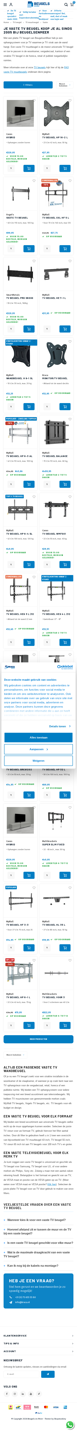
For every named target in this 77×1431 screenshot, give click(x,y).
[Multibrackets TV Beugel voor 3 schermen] (56, 973)
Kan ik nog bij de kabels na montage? (31, 1265)
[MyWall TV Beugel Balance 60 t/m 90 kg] (56, 432)
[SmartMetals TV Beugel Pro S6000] (20, 274)
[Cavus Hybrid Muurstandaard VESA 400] (20, 820)
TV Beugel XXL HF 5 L (55, 217)
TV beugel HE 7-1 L (54, 298)
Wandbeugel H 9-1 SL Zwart (19, 378)
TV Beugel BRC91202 (19, 769)
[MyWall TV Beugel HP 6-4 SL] (20, 509)
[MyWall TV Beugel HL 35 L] (56, 900)
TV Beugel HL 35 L (54, 924)
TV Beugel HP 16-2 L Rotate (55, 137)
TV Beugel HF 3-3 (17, 924)
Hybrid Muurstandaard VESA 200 (17, 137)
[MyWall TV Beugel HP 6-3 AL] (20, 432)
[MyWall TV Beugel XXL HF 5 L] (56, 194)
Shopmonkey (60, 1419)
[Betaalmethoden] (10, 1407)
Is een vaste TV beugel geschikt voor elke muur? (38, 1242)
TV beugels (40, 67)
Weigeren (38, 760)
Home (6, 22)
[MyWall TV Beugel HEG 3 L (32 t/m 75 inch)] (20, 590)
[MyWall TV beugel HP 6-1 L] (20, 973)
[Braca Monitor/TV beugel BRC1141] (56, 354)
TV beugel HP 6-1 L (18, 997)
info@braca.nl (22, 1302)
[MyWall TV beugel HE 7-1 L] (56, 274)
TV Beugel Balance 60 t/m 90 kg (55, 456)
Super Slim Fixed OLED (53, 844)
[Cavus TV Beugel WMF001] (56, 509)
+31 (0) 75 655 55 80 (25, 1297)
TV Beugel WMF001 (54, 533)
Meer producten (38, 1039)
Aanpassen (37, 749)
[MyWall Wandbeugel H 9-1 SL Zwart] (20, 354)
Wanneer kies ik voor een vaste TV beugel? (35, 1219)
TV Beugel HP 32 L (54, 769)
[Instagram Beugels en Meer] (15, 1394)
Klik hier (51, 1184)
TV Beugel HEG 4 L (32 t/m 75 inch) (56, 614)
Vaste (45, 22)
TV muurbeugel (32, 22)
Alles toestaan (38, 737)
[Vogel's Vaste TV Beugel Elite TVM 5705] (20, 194)
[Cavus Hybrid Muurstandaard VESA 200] (20, 113)
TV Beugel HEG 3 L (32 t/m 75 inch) (20, 614)
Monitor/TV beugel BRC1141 (55, 378)
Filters (29, 85)
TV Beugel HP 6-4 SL (19, 533)
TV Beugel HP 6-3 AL (19, 456)
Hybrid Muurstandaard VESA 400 (17, 844)
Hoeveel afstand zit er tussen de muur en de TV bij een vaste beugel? (37, 1231)
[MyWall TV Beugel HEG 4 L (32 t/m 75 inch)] (56, 590)
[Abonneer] (48, 1374)
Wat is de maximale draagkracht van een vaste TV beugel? (37, 1254)
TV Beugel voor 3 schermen (53, 997)
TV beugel (17, 22)
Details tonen (57, 726)
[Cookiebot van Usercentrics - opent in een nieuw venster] (57, 667)
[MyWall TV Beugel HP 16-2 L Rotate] (56, 113)
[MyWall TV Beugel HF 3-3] (20, 900)
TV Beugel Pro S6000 (19, 298)
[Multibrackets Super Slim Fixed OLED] (56, 820)
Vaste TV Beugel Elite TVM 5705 (17, 218)
